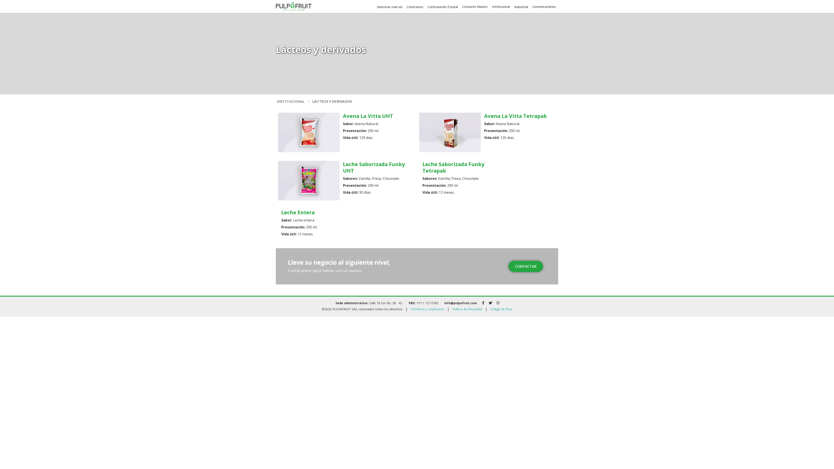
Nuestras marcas (389, 7)
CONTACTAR (525, 266)
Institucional (290, 101)
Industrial (521, 7)
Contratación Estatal (443, 7)
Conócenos (415, 7)
